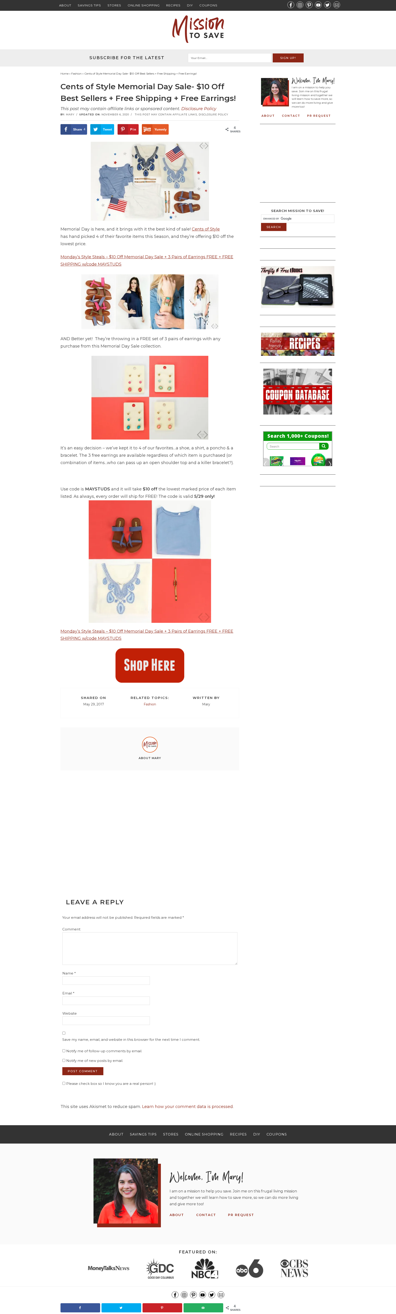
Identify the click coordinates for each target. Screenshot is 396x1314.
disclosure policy (213, 114)
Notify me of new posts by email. (94, 1060)
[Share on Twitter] (121, 1307)
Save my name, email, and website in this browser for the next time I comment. (131, 1039)
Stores (114, 5)
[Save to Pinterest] (162, 1307)
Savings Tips (89, 5)
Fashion (150, 704)
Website (69, 1013)
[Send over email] (203, 1307)
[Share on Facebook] (80, 1307)
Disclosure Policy (198, 108)
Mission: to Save (198, 29)
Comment (71, 929)
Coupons (208, 5)
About (65, 5)
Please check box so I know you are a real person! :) (110, 1083)
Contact (291, 115)
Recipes (173, 5)
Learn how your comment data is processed (187, 1106)
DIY (190, 5)
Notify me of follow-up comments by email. (104, 1051)
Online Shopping (144, 5)
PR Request (319, 115)
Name (69, 973)
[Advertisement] (149, 824)
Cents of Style (206, 229)
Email (68, 993)
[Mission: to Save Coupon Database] (297, 415)
